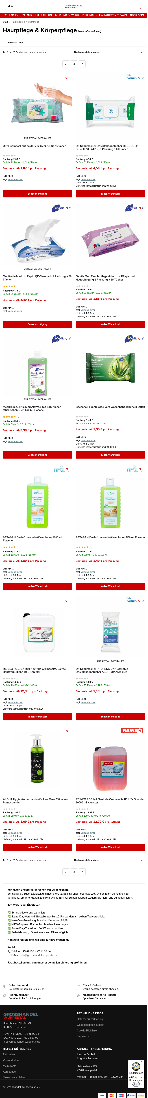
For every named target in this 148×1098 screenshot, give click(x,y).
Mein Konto (9, 1066)
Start (5, 21)
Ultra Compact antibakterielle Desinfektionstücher (34, 145)
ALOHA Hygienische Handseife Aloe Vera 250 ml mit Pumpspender (35, 801)
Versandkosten (15, 179)
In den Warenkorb (110, 193)
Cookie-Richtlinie (87, 1030)
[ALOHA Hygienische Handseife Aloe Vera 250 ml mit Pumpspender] (37, 760)
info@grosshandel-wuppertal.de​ (21, 1041)
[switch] (136, 1084)
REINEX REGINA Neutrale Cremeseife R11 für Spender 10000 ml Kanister (110, 801)
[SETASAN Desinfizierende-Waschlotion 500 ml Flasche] (110, 498)
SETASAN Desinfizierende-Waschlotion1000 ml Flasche (32, 539)
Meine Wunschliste (14, 1077)
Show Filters (15, 42)
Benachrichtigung (37, 193)
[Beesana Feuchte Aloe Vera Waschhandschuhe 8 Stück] (110, 367)
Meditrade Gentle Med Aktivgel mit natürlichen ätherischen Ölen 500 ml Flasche (32, 408)
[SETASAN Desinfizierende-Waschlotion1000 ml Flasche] (37, 498)
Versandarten (11, 1060)
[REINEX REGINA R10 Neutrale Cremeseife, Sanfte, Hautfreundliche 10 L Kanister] (37, 629)
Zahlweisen (9, 1054)
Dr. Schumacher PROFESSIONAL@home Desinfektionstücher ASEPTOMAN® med (102, 670)
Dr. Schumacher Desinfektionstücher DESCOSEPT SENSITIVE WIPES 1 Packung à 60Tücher (108, 147)
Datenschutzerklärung (90, 1019)
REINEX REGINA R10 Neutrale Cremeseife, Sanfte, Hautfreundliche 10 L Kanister (34, 670)
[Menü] (142, 1062)
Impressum (83, 1036)
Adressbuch (10, 1071)
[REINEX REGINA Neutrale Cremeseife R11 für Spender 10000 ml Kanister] (110, 760)
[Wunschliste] (66, 78)
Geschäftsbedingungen (90, 1024)
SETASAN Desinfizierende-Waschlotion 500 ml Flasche (110, 537)
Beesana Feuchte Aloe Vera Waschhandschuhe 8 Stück (110, 406)
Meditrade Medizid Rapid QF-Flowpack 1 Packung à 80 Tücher (37, 278)
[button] (142, 6)
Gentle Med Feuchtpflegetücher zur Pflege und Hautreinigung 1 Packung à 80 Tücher (105, 278)
